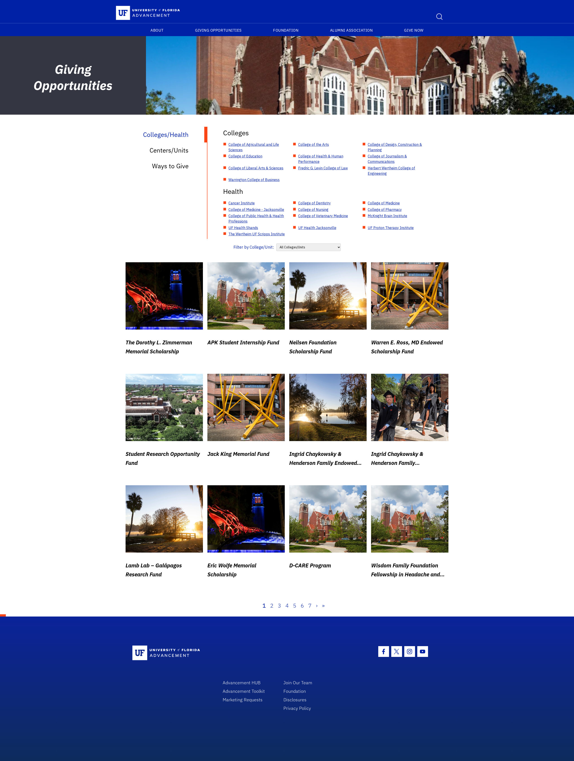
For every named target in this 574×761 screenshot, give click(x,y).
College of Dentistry (314, 203)
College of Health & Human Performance (320, 159)
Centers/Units (169, 150)
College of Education (245, 156)
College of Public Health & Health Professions (256, 218)
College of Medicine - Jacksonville (256, 209)
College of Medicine (384, 203)
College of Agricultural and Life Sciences (253, 147)
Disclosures (295, 700)
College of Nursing (313, 209)
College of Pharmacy (385, 209)
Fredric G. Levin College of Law (323, 168)
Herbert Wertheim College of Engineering (391, 171)
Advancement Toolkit (244, 691)
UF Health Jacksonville (317, 227)
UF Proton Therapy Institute (391, 227)
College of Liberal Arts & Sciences (255, 168)
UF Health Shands (243, 227)
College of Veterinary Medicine (323, 216)
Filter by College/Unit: (253, 247)
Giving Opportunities (218, 30)
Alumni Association (351, 30)
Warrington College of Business (254, 179)
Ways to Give (170, 166)
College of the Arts (313, 144)
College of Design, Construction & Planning (395, 147)
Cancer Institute (241, 203)
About (157, 30)
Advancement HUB (242, 683)
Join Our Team (297, 683)
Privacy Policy (297, 708)
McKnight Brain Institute (387, 216)
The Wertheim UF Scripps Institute (256, 234)
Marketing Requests (243, 700)
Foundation (285, 30)
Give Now (413, 30)
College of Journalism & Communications (387, 159)
